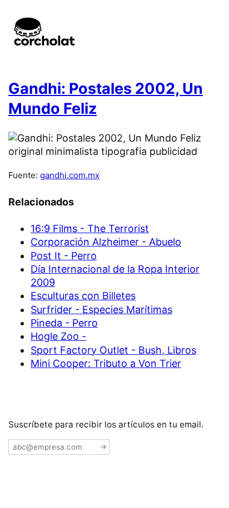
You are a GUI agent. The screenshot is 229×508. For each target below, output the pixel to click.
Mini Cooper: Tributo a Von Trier (106, 363)
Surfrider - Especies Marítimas (101, 309)
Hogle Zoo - (58, 336)
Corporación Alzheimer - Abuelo (106, 242)
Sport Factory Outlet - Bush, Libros (113, 350)
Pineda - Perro (64, 323)
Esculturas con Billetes (83, 295)
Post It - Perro (64, 255)
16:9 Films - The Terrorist (90, 228)
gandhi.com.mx (69, 175)
